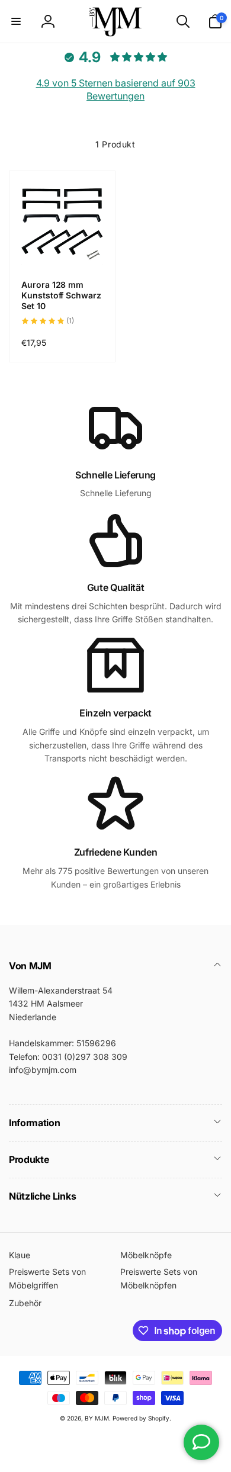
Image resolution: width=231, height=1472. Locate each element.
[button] (16, 21)
